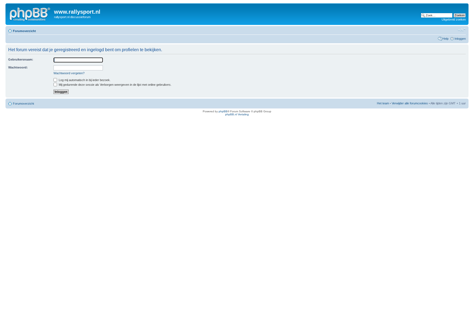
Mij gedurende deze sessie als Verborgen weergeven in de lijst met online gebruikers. (114, 84)
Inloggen (460, 38)
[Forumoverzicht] (30, 13)
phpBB (223, 111)
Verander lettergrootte (462, 29)
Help (445, 38)
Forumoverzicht (24, 31)
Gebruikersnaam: (20, 59)
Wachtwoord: (18, 67)
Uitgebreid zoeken (454, 19)
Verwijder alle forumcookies (410, 103)
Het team (383, 103)
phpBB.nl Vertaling (237, 114)
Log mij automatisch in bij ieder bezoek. (84, 80)
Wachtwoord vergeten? (68, 73)
